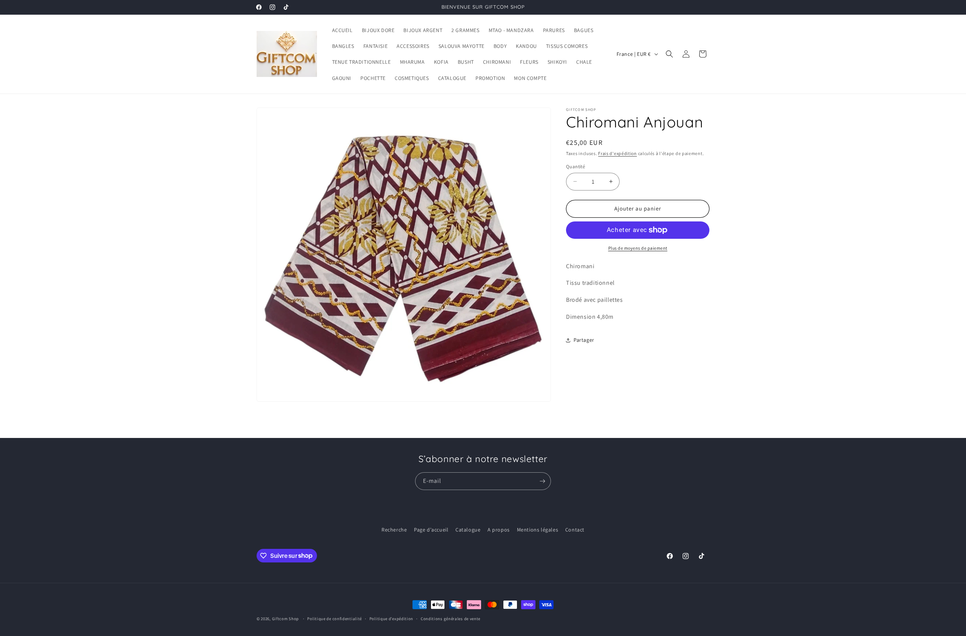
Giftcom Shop (285, 618)
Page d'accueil (431, 529)
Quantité (575, 166)
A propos (499, 529)
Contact (575, 529)
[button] (669, 54)
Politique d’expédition (391, 618)
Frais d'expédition (617, 153)
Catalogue (467, 529)
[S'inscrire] (542, 481)
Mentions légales (537, 529)
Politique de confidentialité (334, 618)
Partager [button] (584, 339)
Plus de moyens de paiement (638, 248)
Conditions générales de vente (450, 618)
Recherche (394, 529)
